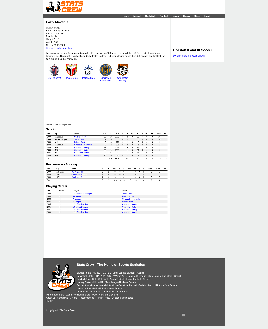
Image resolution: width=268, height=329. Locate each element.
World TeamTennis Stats (78, 295)
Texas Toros (72, 78)
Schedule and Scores (122, 298)
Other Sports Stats (55, 295)
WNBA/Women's (115, 276)
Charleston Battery (122, 79)
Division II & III (146, 285)
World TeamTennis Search (105, 295)
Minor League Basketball (160, 276)
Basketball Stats (85, 276)
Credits (73, 298)
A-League (77, 196)
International (97, 285)
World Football (130, 285)
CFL (100, 279)
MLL (95, 288)
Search (140, 273)
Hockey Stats (83, 282)
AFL (106, 279)
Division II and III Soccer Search (189, 56)
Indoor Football (133, 279)
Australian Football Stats (89, 291)
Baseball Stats (84, 273)
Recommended (86, 298)
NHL (94, 282)
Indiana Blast (88, 78)
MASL (158, 285)
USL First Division (80, 204)
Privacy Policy (103, 298)
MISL (165, 285)
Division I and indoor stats (59, 48)
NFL (94, 279)
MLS (107, 285)
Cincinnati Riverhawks (106, 79)
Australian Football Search (116, 291)
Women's (116, 285)
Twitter (49, 301)
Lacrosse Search (113, 288)
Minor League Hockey (116, 282)
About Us (50, 298)
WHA (100, 282)
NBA (97, 276)
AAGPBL (106, 273)
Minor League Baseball (124, 273)
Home (126, 16)
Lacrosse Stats (84, 288)
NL (98, 273)
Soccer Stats (83, 285)
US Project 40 (55, 78)
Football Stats (83, 279)
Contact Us (62, 298)
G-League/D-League (136, 276)
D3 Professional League (82, 194)
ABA (103, 276)
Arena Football (117, 279)
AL (94, 273)
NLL (101, 288)
